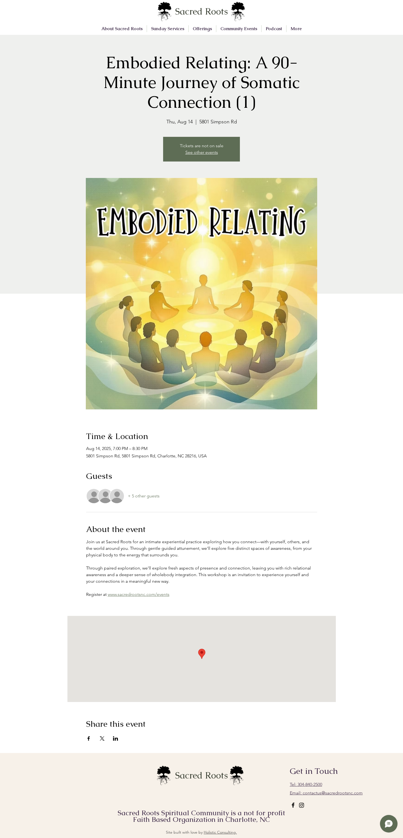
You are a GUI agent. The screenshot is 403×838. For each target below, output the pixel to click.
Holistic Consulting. (220, 832)
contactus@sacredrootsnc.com (326, 792)
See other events (201, 152)
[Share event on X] (102, 738)
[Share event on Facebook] (88, 738)
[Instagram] (301, 805)
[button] (122, 28)
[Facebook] (293, 805)
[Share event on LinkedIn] (115, 738)
